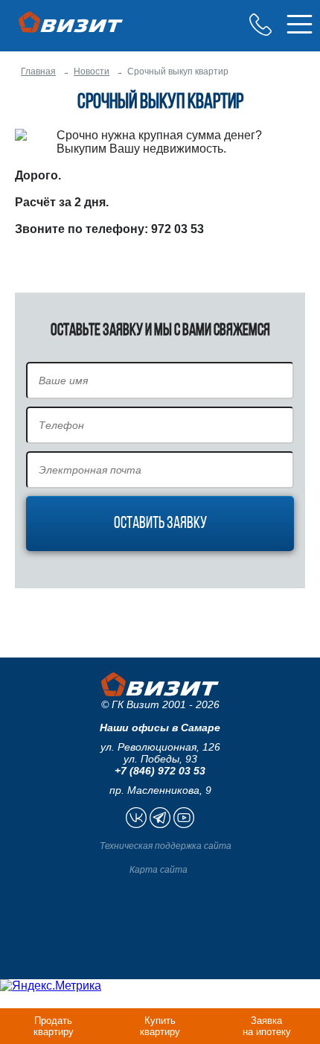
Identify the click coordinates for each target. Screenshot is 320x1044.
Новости (91, 71)
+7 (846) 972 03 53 (160, 771)
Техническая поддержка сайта (165, 846)
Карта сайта (158, 870)
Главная (38, 71)
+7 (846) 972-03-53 (260, 24)
